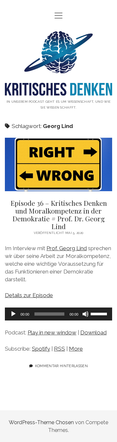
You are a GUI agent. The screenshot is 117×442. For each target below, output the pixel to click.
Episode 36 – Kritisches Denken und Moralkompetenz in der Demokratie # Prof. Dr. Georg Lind (58, 164)
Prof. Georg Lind (66, 248)
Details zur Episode (29, 295)
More (76, 348)
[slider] (100, 313)
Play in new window (52, 332)
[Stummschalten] (85, 314)
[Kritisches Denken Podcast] (58, 90)
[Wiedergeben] (13, 314)
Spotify (41, 348)
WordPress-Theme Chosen (41, 422)
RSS (59, 348)
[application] (58, 314)
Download (93, 332)
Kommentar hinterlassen (61, 366)
